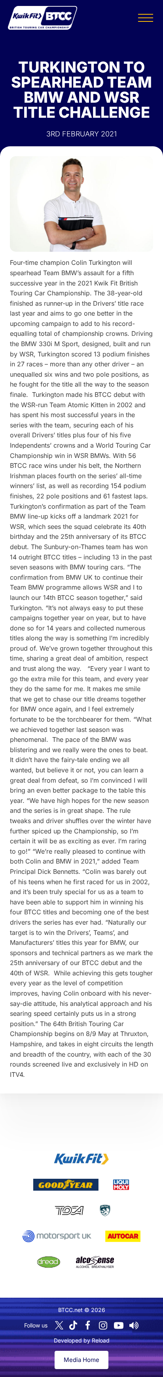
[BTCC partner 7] (122, 1236)
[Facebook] (88, 1325)
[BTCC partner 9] (95, 1262)
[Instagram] (103, 1325)
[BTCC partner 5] (105, 1210)
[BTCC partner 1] (81, 1159)
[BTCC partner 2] (66, 1185)
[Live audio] (134, 1325)
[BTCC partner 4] (69, 1210)
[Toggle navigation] (145, 17)
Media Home (81, 1360)
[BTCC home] (42, 18)
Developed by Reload (82, 1340)
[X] (59, 1325)
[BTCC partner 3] (121, 1185)
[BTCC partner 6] (57, 1236)
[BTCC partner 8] (48, 1262)
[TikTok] (73, 1325)
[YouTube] (118, 1325)
